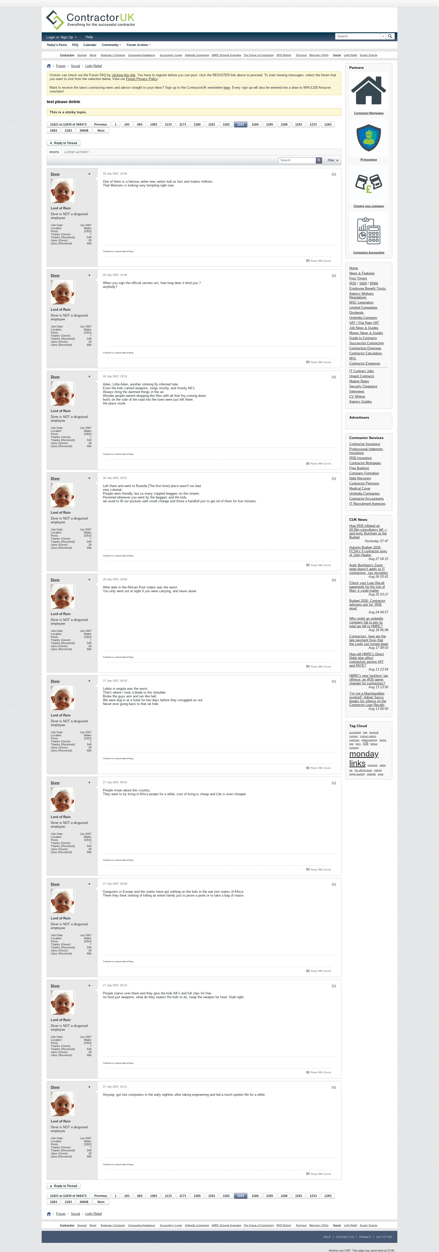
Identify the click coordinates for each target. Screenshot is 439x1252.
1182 (226, 124)
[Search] (390, 36)
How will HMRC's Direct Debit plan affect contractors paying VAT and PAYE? (366, 659)
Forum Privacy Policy (142, 79)
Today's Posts (57, 45)
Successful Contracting (366, 343)
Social (337, 55)
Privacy (365, 1237)
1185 (269, 124)
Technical (301, 55)
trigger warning (357, 774)
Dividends (356, 313)
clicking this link (123, 75)
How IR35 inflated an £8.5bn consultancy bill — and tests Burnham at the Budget (368, 531)
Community (110, 45)
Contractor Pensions (364, 483)
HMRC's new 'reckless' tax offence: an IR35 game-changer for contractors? (368, 679)
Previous (100, 124)
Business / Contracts (113, 55)
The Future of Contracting (259, 55)
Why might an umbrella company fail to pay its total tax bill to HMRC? (366, 622)
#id (334, 174)
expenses (354, 740)
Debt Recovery (360, 478)
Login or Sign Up (60, 37)
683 (140, 124)
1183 (240, 124)
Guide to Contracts (363, 338)
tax (351, 770)
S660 (363, 283)
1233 (313, 124)
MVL (352, 358)
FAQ (75, 45)
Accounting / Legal (171, 55)
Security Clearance (363, 386)
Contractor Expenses (364, 363)
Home (353, 268)
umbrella (371, 774)
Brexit (93, 55)
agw (365, 732)
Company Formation (364, 473)
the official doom (363, 770)
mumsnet (373, 765)
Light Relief (350, 55)
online (383, 765)
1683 (53, 130)
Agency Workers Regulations (361, 295)
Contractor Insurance (364, 444)
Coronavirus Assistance (141, 55)
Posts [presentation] (54, 152)
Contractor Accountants (366, 498)
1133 (168, 124)
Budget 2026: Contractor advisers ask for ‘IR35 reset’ (367, 604)
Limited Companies (363, 307)
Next (101, 130)
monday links (364, 758)
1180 (197, 124)
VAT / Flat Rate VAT (364, 323)
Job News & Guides (364, 328)
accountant (355, 732)
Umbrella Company (363, 318)
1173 (182, 124)
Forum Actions (137, 45)
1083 (153, 124)
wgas (380, 774)
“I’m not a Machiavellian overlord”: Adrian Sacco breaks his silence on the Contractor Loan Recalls (367, 699)
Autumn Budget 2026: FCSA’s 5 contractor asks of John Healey (368, 551)
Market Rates (359, 381)
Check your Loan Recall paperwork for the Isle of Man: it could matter (367, 586)
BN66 (374, 283)
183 (127, 124)
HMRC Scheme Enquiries (226, 55)
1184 (255, 124)
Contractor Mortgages (365, 463)
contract (353, 736)
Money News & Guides (366, 333)
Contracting (67, 55)
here (227, 87)
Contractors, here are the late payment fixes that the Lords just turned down (368, 640)
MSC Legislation (361, 302)
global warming (369, 740)
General (82, 55)
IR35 (352, 283)
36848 (84, 130)
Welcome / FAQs (318, 55)
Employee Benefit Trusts (367, 288)
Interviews (356, 391)
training (378, 770)
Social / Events (368, 55)
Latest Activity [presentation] (77, 152)
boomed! (374, 732)
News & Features (362, 273)
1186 (284, 124)
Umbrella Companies (197, 55)
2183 (68, 130)
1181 (211, 124)
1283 (328, 124)
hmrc (358, 744)
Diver (55, 174)
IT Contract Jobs (361, 371)
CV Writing (357, 396)
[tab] (54, 152)
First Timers (358, 278)
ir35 (365, 743)
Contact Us (345, 1237)
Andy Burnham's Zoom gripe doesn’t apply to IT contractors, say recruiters (368, 569)
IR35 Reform (283, 55)
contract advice (368, 736)
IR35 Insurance (360, 458)
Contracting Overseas (365, 348)
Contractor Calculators (365, 353)
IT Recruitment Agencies (367, 504)
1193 (298, 124)
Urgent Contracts (361, 376)
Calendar (90, 45)
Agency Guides (360, 401)
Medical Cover (359, 488)
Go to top (384, 1237)
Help (89, 37)
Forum (61, 66)
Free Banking (359, 468)
